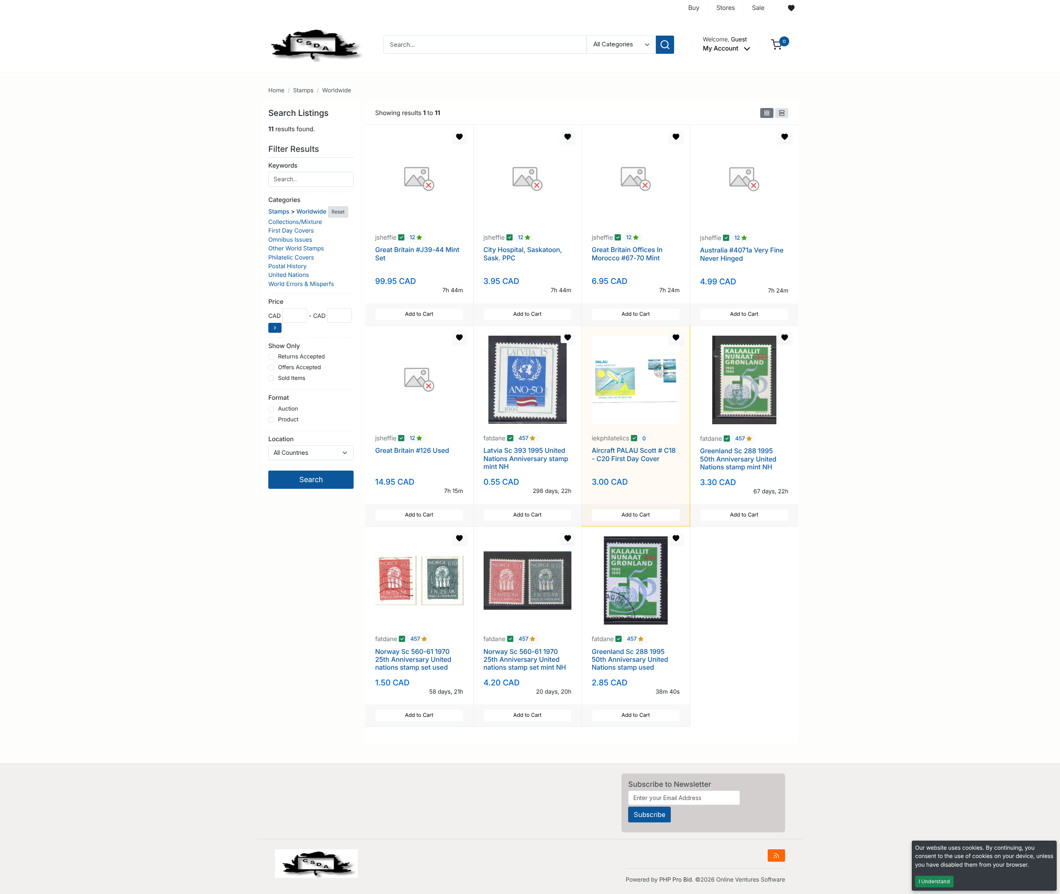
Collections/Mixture (295, 222)
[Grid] (766, 113)
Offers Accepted (299, 367)
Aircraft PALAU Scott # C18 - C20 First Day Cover (634, 454)
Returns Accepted (301, 356)
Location (281, 439)
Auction (288, 409)
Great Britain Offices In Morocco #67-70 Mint (627, 253)
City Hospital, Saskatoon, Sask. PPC (523, 253)
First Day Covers (291, 230)
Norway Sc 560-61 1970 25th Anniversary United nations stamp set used (413, 659)
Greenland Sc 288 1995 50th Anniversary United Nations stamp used (630, 659)
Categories (284, 200)
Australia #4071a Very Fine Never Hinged (742, 254)
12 (413, 238)
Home (276, 90)
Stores (725, 8)
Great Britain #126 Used (412, 450)
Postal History (287, 266)
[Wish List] (791, 8)
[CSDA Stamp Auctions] (313, 44)
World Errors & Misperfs (301, 284)
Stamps (303, 90)
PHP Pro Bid (675, 879)
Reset (338, 212)
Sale (758, 8)
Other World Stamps (296, 248)
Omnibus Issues (290, 239)
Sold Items (291, 378)
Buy (693, 8)
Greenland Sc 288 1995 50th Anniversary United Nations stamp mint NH (738, 459)
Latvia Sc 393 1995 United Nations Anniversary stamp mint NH (526, 458)
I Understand (934, 881)
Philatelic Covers (291, 257)
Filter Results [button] (294, 149)
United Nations (288, 275)
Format (278, 397)
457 (524, 438)
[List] (781, 113)
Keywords (282, 165)
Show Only (284, 346)
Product (288, 419)
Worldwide (336, 90)
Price (275, 301)
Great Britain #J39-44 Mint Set (417, 253)
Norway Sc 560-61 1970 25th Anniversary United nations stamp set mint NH (525, 659)
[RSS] (776, 855)
